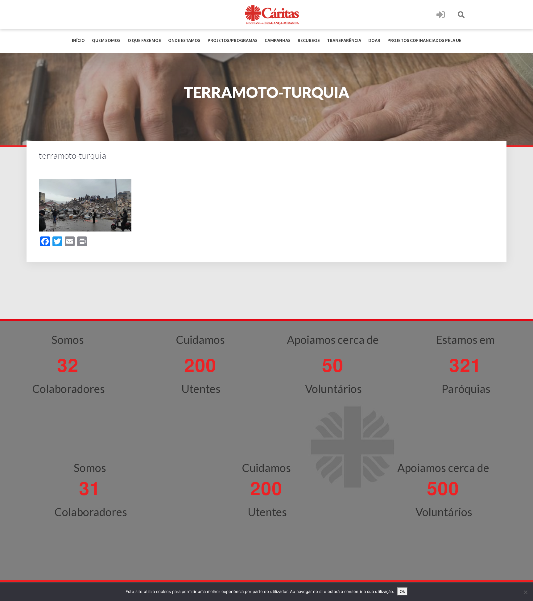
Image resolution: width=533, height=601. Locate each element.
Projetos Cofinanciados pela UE (424, 40)
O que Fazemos (144, 40)
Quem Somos (106, 40)
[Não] (525, 592)
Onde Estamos (184, 40)
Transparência (344, 40)
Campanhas (278, 40)
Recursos (309, 40)
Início (78, 40)
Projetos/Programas (233, 40)
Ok (402, 591)
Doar (374, 40)
